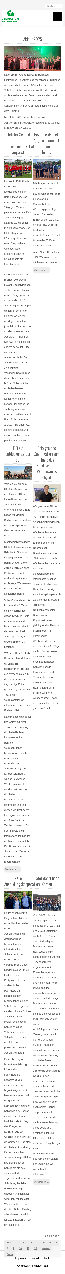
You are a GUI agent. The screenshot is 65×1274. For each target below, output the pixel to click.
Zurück (21, 1242)
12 (35, 1248)
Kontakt (36, 1258)
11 (28, 1248)
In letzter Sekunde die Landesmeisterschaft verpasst (20, 143)
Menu (57, 16)
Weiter (46, 1248)
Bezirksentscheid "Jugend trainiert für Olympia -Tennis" (47, 143)
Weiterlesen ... (41, 270)
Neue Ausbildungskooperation (22, 881)
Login (47, 1258)
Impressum (21, 1258)
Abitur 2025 (32, 39)
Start (9, 1242)
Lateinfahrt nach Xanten (46, 881)
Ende (10, 1254)
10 (20, 1248)
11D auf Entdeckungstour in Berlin (18, 454)
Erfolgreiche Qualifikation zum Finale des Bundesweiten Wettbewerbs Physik (47, 462)
